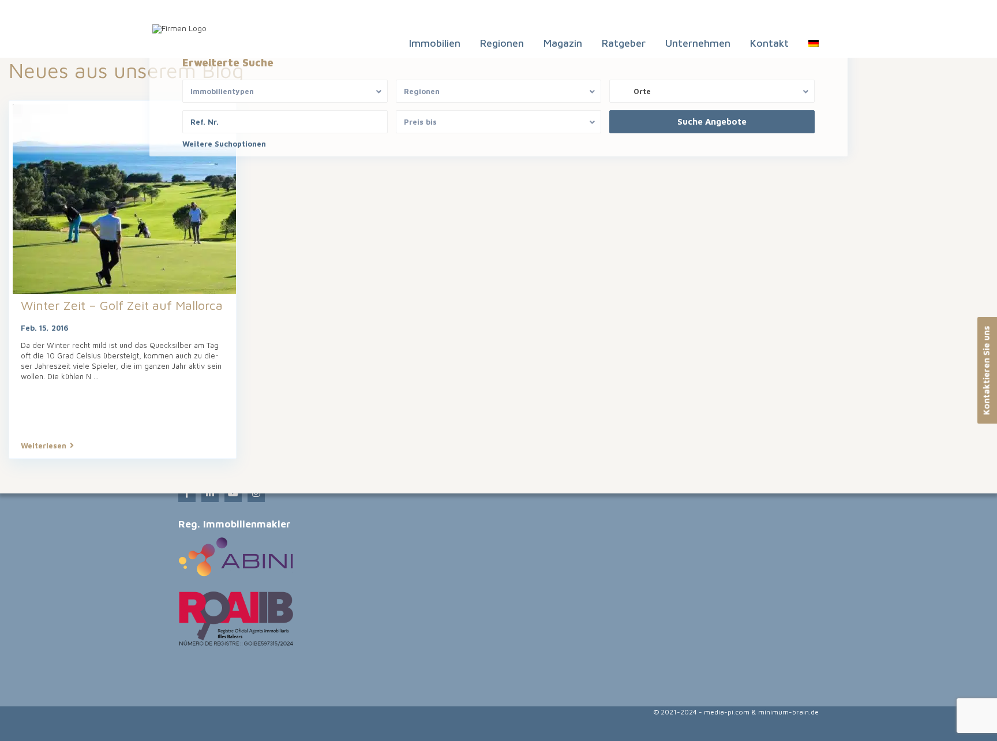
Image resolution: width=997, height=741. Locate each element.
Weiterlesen (43, 445)
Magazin (563, 43)
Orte (642, 91)
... (96, 376)
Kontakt (769, 43)
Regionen (502, 43)
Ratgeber (624, 43)
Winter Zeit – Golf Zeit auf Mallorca (122, 305)
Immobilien (434, 43)
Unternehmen (697, 43)
